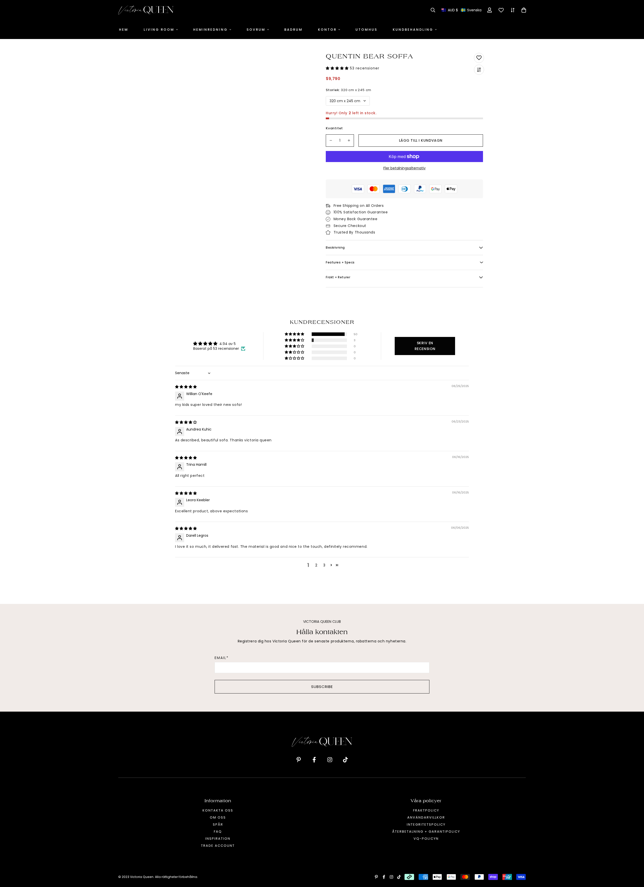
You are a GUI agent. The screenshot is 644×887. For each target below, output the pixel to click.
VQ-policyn (426, 838)
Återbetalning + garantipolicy (426, 831)
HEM (123, 29)
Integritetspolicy (426, 824)
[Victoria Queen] (146, 10)
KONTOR (327, 29)
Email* (222, 657)
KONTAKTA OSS (218, 810)
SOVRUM (256, 29)
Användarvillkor (426, 817)
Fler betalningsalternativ (404, 168)
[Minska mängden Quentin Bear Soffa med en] (331, 140)
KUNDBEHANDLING (413, 29)
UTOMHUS (366, 29)
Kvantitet (334, 128)
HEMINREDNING (210, 29)
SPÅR (218, 824)
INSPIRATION (217, 838)
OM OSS (218, 817)
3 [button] (324, 565)
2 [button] (316, 565)
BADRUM (293, 29)
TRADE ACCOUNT (218, 845)
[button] (461, 10)
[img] (186, 386)
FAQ (218, 831)
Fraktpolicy (426, 810)
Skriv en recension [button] (425, 345)
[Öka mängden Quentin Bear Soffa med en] (349, 140)
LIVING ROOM (159, 29)
